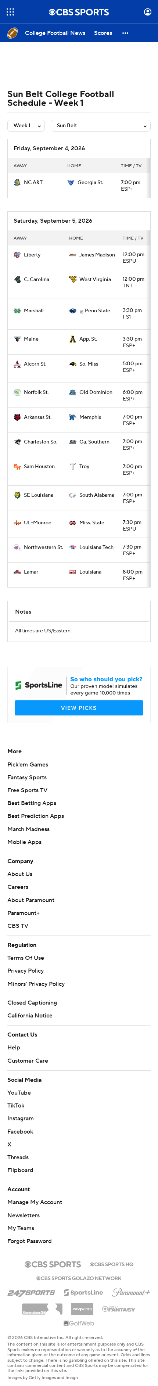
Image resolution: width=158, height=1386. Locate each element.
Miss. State (91, 523)
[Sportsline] (83, 1291)
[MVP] (82, 1306)
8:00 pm (133, 572)
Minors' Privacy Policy (36, 984)
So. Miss (88, 364)
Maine (31, 339)
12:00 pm (133, 254)
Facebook (20, 1131)
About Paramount (30, 900)
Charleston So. (40, 442)
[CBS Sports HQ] (111, 1263)
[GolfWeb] (79, 1323)
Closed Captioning (32, 1002)
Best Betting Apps (31, 803)
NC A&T (33, 182)
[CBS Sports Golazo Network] (79, 1277)
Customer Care (27, 1060)
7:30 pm (132, 522)
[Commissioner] (42, 1306)
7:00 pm (130, 182)
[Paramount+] (131, 1291)
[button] (10, 12)
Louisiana (90, 572)
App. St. (88, 339)
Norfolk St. (36, 392)
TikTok (15, 1105)
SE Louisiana (38, 495)
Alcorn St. (35, 364)
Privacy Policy (25, 970)
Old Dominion (95, 392)
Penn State (97, 311)
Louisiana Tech (96, 547)
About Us (19, 874)
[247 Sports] (31, 1291)
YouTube (19, 1092)
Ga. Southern (94, 442)
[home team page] (17, 182)
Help (13, 1047)
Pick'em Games (27, 764)
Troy (84, 466)
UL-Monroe (37, 523)
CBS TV (17, 926)
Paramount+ (23, 913)
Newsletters (23, 1215)
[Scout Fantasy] (119, 1308)
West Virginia (95, 279)
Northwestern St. (43, 547)
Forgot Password (29, 1241)
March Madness (28, 829)
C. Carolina (36, 279)
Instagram (20, 1118)
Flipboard (20, 1170)
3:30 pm (132, 310)
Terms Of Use (25, 958)
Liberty (32, 255)
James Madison (97, 255)
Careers (17, 887)
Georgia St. (90, 182)
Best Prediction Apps (35, 816)
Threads (18, 1157)
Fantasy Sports (27, 777)
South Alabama (96, 495)
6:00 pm (133, 392)
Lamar (31, 572)
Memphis (90, 417)
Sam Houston (39, 466)
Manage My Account (34, 1202)
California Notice (30, 1015)
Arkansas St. (37, 417)
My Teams (20, 1228)
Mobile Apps (24, 842)
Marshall (34, 311)
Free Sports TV (27, 790)
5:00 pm (133, 363)
